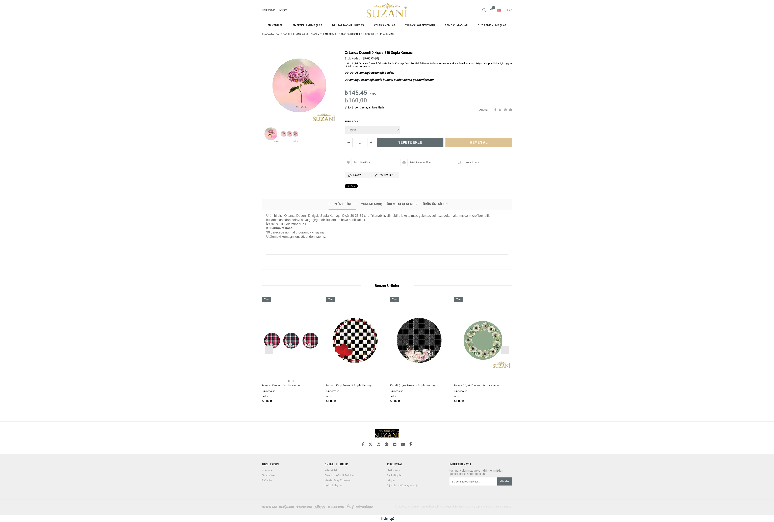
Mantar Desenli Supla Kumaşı (282, 385)
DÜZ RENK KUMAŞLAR (492, 25)
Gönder (504, 481)
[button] (387, 244)
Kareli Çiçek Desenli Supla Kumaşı (413, 385)
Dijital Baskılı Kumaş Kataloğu (403, 485)
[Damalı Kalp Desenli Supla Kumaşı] (355, 340)
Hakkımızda (268, 10)
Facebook (495, 110)
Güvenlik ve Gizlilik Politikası (340, 475)
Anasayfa (267, 470)
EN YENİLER (275, 25)
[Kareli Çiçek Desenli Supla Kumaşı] (419, 340)
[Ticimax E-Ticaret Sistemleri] (387, 519)
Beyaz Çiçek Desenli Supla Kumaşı (477, 385)
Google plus (510, 110)
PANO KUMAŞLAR (456, 25)
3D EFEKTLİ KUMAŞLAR (307, 25)
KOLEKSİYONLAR (384, 25)
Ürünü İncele (305, 349)
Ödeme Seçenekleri (402, 204)
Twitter (500, 110)
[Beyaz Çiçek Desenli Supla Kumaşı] (483, 340)
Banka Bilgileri (394, 475)
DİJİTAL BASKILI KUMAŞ (348, 25)
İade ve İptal (331, 470)
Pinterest (505, 110)
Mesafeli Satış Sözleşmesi (338, 480)
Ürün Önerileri (435, 204)
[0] (491, 10)
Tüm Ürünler (268, 475)
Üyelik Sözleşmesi (334, 485)
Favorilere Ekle (291, 349)
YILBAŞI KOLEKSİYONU (420, 25)
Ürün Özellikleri (342, 204)
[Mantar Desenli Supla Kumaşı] (291, 340)
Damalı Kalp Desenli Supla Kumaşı (349, 385)
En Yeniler (267, 480)
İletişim (283, 10)
